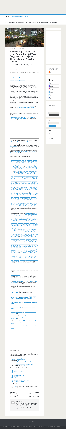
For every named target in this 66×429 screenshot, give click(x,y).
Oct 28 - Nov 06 (17, 242)
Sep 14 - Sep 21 (30, 172)
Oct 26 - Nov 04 (34, 186)
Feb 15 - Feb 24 (33, 197)
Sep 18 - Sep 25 (25, 174)
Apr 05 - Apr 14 (13, 205)
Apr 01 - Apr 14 (33, 204)
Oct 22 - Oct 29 (29, 184)
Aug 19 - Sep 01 (21, 161)
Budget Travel (13, 386)
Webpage (11, 152)
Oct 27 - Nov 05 (20, 187)
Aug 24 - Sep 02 (32, 162)
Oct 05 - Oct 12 (14, 179)
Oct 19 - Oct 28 (15, 183)
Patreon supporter (13, 146)
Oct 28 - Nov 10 (18, 188)
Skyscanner (25, 78)
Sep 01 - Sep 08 (33, 166)
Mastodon (22, 151)
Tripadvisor (12, 80)
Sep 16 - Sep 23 (28, 173)
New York (22, 297)
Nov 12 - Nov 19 (22, 194)
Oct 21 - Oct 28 (16, 239)
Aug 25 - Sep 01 (16, 218)
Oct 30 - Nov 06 (15, 244)
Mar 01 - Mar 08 (34, 199)
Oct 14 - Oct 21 (28, 181)
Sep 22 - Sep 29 (31, 174)
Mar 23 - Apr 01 (13, 257)
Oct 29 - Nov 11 (30, 188)
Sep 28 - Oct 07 (29, 176)
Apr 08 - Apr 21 (32, 205)
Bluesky (18, 151)
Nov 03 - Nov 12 (15, 191)
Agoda (32, 364)
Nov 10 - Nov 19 (15, 249)
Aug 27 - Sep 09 (29, 165)
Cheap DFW (8, 16)
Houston (30, 296)
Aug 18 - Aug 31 (29, 160)
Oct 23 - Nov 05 (21, 186)
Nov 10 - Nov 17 (31, 193)
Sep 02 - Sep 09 (25, 167)
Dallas (34, 296)
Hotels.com (23, 364)
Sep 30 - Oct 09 (32, 177)
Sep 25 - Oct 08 (23, 176)
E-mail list (18, 152)
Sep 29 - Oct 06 (35, 176)
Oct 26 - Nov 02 (27, 186)
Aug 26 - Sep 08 (17, 165)
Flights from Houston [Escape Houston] (18, 381)
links (36, 269)
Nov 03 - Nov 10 (14, 245)
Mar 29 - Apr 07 (15, 204)
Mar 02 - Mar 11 (20, 200)
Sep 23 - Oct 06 (13, 230)
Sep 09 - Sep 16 (16, 171)
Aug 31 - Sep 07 (21, 166)
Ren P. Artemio (22, 48)
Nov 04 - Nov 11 (28, 191)
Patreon (51, 72)
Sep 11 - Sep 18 (19, 172)
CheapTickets (20, 80)
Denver (27, 298)
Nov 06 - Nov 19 (17, 247)
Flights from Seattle (14, 374)
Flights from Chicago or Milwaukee (17, 371)
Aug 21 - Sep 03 (20, 162)
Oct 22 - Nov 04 (14, 240)
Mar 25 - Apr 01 (29, 203)
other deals (32, 106)
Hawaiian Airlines (20, 361)
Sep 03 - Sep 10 (16, 168)
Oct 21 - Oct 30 (17, 184)
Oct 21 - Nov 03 (23, 184)
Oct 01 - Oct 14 (23, 178)
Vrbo (18, 360)
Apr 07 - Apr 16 (26, 205)
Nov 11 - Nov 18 (16, 194)
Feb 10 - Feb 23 (31, 195)
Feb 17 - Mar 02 (16, 199)
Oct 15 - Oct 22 (19, 182)
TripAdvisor (18, 364)
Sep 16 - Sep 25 (33, 173)
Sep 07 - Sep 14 (13, 170)
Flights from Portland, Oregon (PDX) (17, 375)
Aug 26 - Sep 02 (30, 163)
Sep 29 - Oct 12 (20, 177)
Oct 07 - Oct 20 (23, 181)
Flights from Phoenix (14, 376)
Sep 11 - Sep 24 (24, 172)
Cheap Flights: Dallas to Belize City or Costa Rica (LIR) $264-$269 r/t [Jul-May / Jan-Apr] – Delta (33, 395)
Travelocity (34, 78)
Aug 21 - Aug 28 (14, 162)
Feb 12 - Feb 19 (16, 197)
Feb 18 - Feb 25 (22, 199)
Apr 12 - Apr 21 (14, 261)
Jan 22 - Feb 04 (13, 195)
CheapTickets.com (21, 359)
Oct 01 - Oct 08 (17, 178)
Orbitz (16, 80)
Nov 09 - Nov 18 (25, 193)
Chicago (15, 302)
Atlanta (31, 298)
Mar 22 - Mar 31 (30, 202)
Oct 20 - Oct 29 (27, 183)
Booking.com (28, 364)
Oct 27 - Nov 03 (14, 187)
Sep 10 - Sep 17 (34, 171)
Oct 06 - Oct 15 (32, 179)
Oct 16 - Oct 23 (30, 182)
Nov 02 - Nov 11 (29, 189)
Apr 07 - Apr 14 (20, 205)
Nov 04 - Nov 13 (34, 191)
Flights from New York (15, 370)
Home (6, 19)
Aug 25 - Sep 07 (24, 163)
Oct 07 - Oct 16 (17, 181)
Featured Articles (27, 19)
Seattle (16, 298)
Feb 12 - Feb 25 (22, 197)
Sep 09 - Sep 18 (22, 171)
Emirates (15, 362)
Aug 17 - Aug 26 (15, 214)
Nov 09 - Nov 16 (18, 193)
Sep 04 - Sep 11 (28, 168)
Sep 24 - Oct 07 (17, 176)
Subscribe (54, 22)
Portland (20, 298)
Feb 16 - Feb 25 (19, 198)
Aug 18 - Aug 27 (23, 160)
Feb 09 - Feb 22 (19, 195)
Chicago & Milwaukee (28, 297)
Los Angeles (19, 302)
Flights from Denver (14, 377)
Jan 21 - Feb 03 (34, 194)
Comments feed (51, 138)
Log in (49, 133)
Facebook (26, 151)
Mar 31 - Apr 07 (21, 204)
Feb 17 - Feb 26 (13, 254)
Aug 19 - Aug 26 (14, 215)
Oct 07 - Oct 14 (14, 235)
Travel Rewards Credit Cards (44, 22)
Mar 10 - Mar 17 (18, 202)
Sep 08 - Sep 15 (25, 170)
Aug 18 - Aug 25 (17, 160)
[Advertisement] (33, 7)
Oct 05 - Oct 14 (20, 179)
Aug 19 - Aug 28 (15, 161)
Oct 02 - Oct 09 (29, 178)
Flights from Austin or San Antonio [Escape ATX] (20, 380)
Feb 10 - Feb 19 (25, 195)
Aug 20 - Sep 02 (34, 161)
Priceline (21, 78)
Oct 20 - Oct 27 (21, 183)
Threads (51, 80)
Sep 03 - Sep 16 (22, 168)
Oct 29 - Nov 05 (24, 188)
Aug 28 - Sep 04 (14, 220)
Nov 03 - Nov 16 (21, 191)
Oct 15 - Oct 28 (24, 182)
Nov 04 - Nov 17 (14, 192)
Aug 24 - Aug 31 (26, 162)
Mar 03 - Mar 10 (26, 200)
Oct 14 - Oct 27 (13, 182)
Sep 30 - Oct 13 (15, 233)
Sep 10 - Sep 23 (13, 172)
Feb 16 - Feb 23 (13, 198)
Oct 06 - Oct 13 (26, 179)
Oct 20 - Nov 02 (33, 183)
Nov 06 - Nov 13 (33, 192)
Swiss (29, 361)
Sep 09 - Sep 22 (28, 171)
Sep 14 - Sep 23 (14, 228)
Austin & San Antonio (15, 297)
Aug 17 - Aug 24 (30, 158)
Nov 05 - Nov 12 (20, 192)
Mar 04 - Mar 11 (32, 200)
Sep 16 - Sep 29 (13, 174)
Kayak (24, 80)
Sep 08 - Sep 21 (15, 225)
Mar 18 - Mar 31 (24, 202)
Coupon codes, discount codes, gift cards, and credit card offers (21, 22)
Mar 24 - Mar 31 (16, 203)
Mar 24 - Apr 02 (23, 203)
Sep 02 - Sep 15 (14, 223)
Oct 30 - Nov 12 (17, 189)
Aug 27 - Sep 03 (23, 165)
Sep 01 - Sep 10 (13, 167)
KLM (19, 362)
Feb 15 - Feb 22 (27, 197)
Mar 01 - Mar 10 (13, 200)
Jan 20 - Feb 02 (28, 194)
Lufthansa (25, 361)
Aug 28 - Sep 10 (15, 166)
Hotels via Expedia (28, 213)
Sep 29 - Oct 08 (14, 177)
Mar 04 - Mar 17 (15, 256)
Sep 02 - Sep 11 (31, 167)
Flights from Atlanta (14, 379)
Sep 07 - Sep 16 (19, 170)
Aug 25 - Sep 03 (18, 163)
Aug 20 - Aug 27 (28, 161)
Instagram (15, 151)
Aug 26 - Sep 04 (15, 219)
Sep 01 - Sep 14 (19, 167)
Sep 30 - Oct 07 (26, 177)
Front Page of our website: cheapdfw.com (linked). (25, 107)
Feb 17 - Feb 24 (30, 198)
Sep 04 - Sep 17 (34, 168)
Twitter (29, 151)
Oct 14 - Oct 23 (34, 181)
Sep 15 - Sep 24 (22, 173)
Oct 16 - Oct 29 (13, 237)
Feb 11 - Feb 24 (14, 251)
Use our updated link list (18, 77)
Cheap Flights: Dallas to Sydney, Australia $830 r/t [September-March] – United (15, 395)
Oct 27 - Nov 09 (26, 187)
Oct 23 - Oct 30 (15, 186)
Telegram (33, 151)
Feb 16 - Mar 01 (25, 198)
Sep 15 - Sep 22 (16, 173)
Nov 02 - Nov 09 (23, 189)
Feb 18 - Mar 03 (28, 199)
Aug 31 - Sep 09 (27, 166)
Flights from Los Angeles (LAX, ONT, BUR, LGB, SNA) (21, 372)
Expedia (29, 78)
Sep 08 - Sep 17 (31, 170)
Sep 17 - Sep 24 (19, 174)
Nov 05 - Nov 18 (26, 192)
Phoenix (24, 298)
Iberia (15, 361)
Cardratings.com (26, 365)
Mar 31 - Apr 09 (28, 204)
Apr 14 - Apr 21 (17, 207)
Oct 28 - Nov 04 (32, 187)
